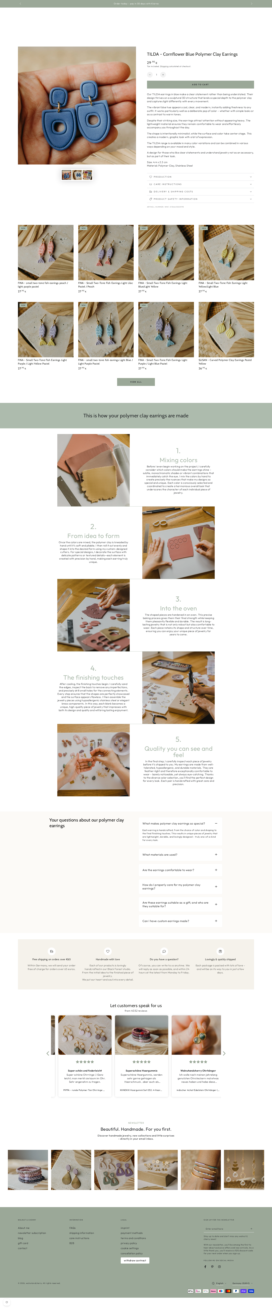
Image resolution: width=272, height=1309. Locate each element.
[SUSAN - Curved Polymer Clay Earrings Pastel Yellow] (226, 329)
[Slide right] (251, 4)
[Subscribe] (252, 1228)
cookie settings (130, 1248)
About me (24, 1227)
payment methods (132, 1232)
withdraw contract (135, 1260)
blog (20, 1238)
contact (22, 1248)
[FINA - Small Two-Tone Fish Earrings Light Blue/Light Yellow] (166, 252)
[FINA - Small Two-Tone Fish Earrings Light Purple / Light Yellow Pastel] (46, 329)
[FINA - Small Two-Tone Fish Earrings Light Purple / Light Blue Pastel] (166, 329)
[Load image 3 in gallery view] (87, 175)
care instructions (79, 1238)
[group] (28, 1170)
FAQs (72, 1227)
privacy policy (129, 1243)
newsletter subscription (32, 1232)
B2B (71, 1243)
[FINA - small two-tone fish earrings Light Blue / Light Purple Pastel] (106, 329)
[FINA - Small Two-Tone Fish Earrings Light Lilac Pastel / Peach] (106, 252)
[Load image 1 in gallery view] (66, 175)
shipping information (81, 1232)
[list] (136, 965)
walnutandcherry (34, 1283)
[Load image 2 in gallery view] (77, 175)
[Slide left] (20, 4)
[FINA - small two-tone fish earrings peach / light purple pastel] (46, 252)
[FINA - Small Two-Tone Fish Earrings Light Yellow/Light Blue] (226, 252)
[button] (48, 1053)
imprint (125, 1227)
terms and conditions (133, 1238)
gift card (23, 1243)
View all (136, 382)
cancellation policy (132, 1253)
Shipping (164, 66)
